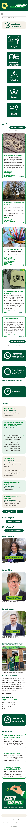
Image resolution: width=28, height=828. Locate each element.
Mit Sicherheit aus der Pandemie (13, 249)
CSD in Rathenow (8, 459)
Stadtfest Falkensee (9, 408)
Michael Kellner (7, 570)
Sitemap (13, 823)
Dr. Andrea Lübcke (8, 536)
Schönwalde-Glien (8, 262)
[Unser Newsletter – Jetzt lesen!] (14, 372)
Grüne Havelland (21, 5)
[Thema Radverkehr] (14, 76)
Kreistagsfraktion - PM (9, 260)
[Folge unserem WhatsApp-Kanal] (14, 355)
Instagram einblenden (14, 521)
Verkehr (10, 176)
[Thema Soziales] (14, 93)
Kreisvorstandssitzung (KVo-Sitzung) (12, 483)
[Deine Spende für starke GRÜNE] (14, 720)
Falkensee (6, 171)
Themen (4, 19)
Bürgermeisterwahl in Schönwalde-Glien (12, 497)
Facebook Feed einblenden (14, 530)
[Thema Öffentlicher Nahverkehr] (14, 59)
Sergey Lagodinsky (8, 609)
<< (8, 345)
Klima (10, 171)
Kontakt (8, 823)
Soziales (6, 263)
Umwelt (5, 176)
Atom (12, 511)
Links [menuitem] (16, 819)
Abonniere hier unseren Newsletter (11, 380)
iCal (20, 511)
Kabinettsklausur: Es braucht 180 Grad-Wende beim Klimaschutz (13, 736)
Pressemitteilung (8, 172)
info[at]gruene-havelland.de (9, 700)
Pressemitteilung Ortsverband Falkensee (10, 219)
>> (19, 345)
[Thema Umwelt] (14, 110)
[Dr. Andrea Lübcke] (14, 550)
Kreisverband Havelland (8, 17)
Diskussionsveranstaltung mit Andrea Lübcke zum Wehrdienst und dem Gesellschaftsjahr (13, 424)
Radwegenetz (7, 174)
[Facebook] (10, 819)
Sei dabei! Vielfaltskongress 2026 (13, 753)
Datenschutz (14, 826)
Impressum (22, 823)
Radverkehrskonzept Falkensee (13, 155)
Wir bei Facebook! (8, 527)
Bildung (5, 257)
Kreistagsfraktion (8, 258)
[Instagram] (13, 819)
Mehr (20, 176)
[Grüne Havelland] (4, 5)
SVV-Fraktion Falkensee (9, 175)
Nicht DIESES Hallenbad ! (11, 319)
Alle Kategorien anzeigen (17, 127)
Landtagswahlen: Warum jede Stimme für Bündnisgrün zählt (12, 768)
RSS (5, 511)
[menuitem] (4, 823)
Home (4, 823)
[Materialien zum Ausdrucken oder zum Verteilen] (14, 391)
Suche (17, 823)
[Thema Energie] (14, 42)
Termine (5, 404)
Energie (5, 311)
